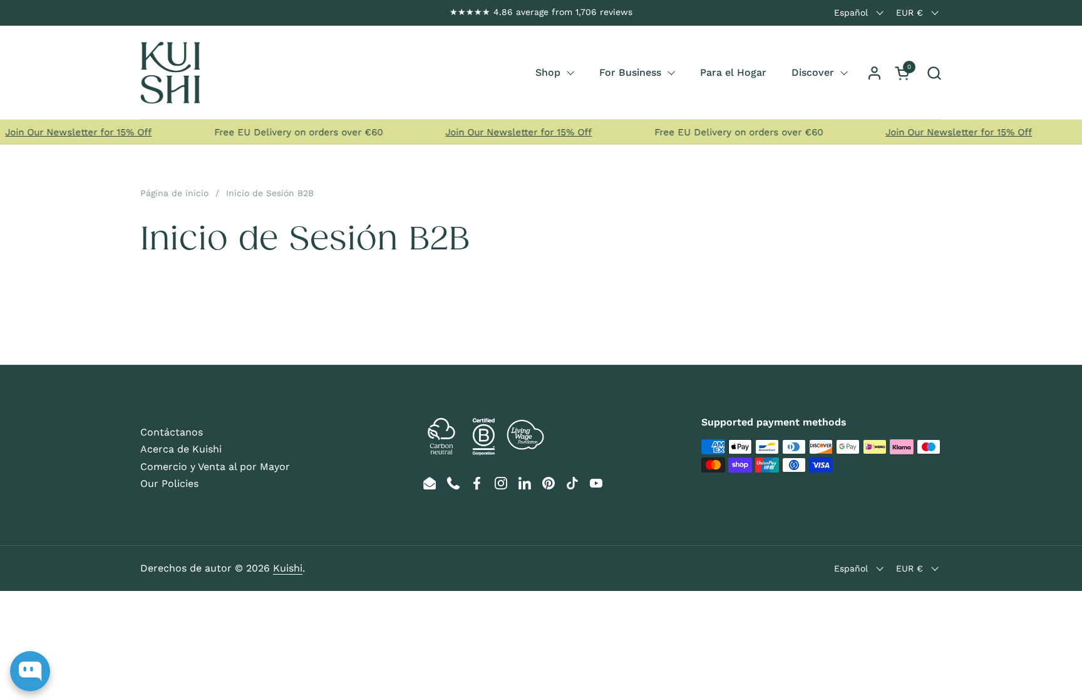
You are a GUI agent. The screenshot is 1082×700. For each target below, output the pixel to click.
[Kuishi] (170, 72)
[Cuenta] (874, 73)
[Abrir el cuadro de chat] (30, 671)
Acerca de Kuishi (181, 449)
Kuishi (287, 568)
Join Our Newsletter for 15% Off (511, 132)
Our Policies (169, 483)
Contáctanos (171, 432)
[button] (934, 73)
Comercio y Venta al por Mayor (215, 467)
